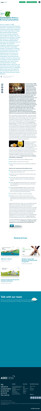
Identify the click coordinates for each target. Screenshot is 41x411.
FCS (30, 387)
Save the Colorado (18, 187)
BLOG (1, 10)
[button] (39, 2)
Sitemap (24, 393)
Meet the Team (25, 388)
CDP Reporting (14, 391)
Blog (24, 387)
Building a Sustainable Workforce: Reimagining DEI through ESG (29, 260)
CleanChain (32, 388)
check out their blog (30, 215)
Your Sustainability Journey (17, 386)
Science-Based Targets (16, 394)
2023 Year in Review (6, 259)
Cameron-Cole (32, 386)
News (24, 386)
